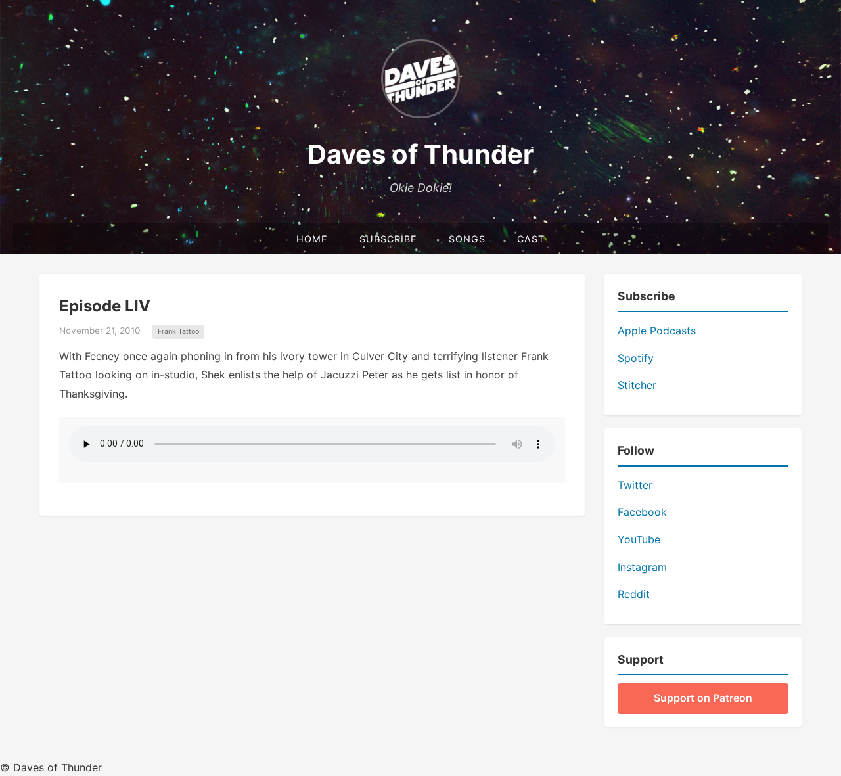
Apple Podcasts (657, 330)
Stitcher (637, 385)
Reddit (634, 594)
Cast (531, 238)
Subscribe (388, 238)
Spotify (636, 358)
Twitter (635, 484)
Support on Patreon (703, 697)
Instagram (642, 567)
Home (312, 238)
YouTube (639, 539)
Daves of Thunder (420, 154)
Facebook (642, 511)
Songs (467, 238)
